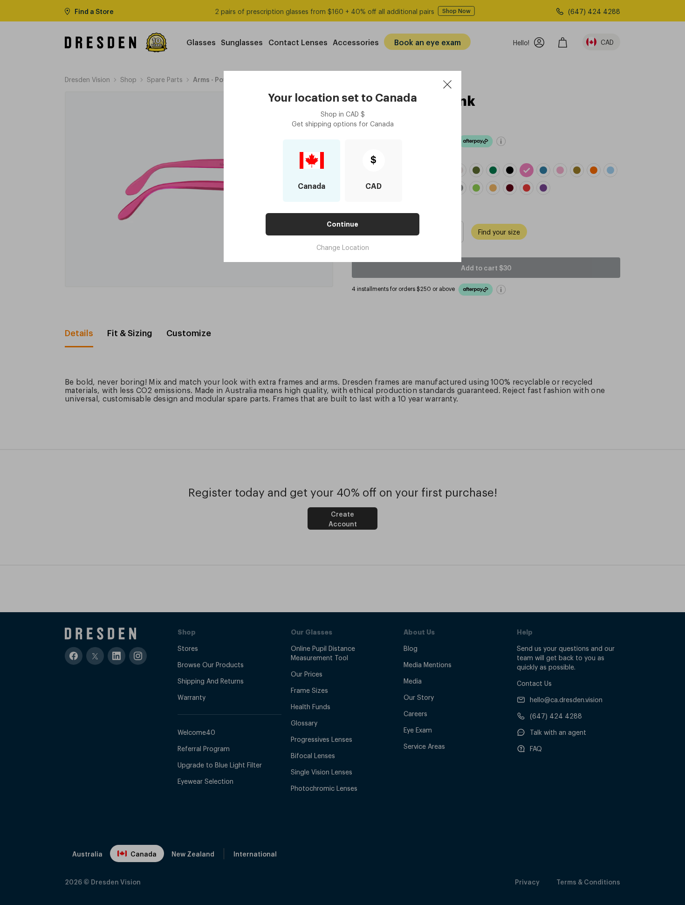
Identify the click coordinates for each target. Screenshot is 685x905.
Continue (342, 224)
